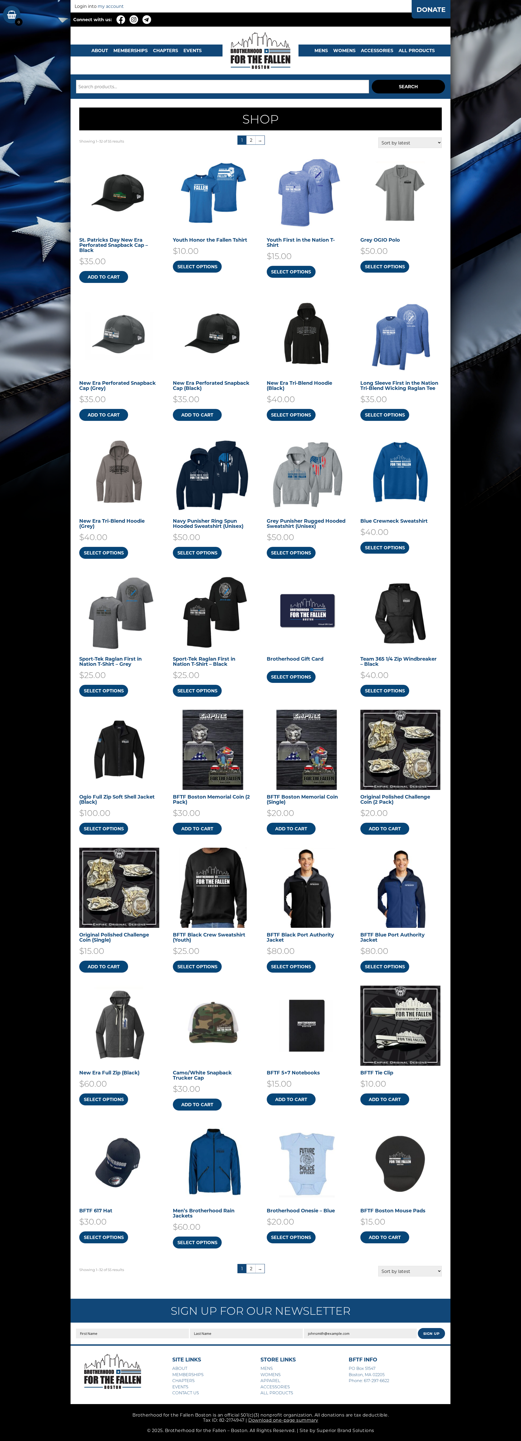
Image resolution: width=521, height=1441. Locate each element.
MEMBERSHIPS (130, 50)
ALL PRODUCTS (417, 50)
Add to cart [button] (104, 277)
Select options (197, 266)
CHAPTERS (165, 50)
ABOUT (99, 50)
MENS (321, 50)
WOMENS (344, 50)
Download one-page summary (283, 1420)
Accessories (377, 50)
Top (508, 1428)
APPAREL (270, 1380)
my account (111, 6)
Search (408, 86)
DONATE (431, 9)
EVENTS (192, 50)
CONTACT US (185, 1392)
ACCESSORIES (275, 1386)
